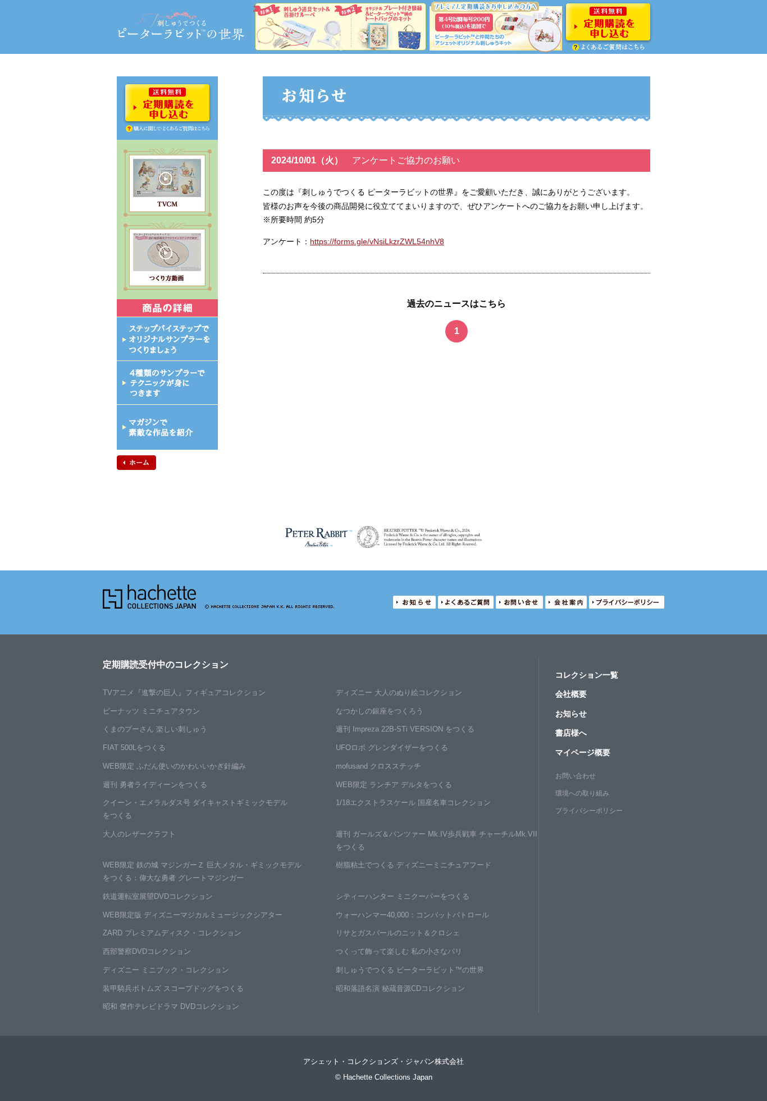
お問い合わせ (575, 776)
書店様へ (571, 732)
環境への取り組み (582, 793)
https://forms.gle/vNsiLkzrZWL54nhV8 (377, 241)
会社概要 (571, 693)
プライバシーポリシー (589, 811)
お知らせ (571, 713)
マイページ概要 (582, 752)
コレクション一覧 (586, 674)
